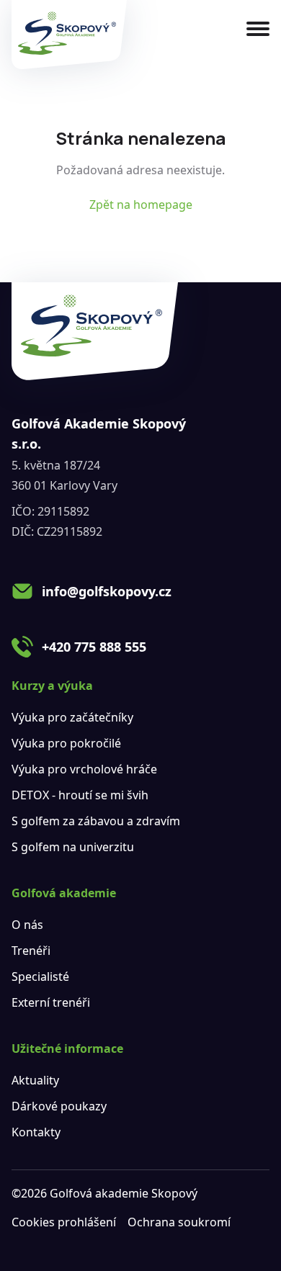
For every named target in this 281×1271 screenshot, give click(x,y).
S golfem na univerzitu (73, 847)
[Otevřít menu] (257, 29)
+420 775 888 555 (94, 646)
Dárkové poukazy (59, 1106)
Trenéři (31, 950)
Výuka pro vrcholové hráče (84, 769)
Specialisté (40, 976)
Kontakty (36, 1132)
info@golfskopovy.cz (106, 591)
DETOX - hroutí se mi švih (80, 795)
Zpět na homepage (140, 204)
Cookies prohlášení (64, 1222)
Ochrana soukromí (179, 1222)
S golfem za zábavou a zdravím (96, 821)
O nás (27, 925)
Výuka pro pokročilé (66, 743)
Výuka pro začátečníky (72, 717)
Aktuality (35, 1080)
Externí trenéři (51, 1002)
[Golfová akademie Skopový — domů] (69, 34)
